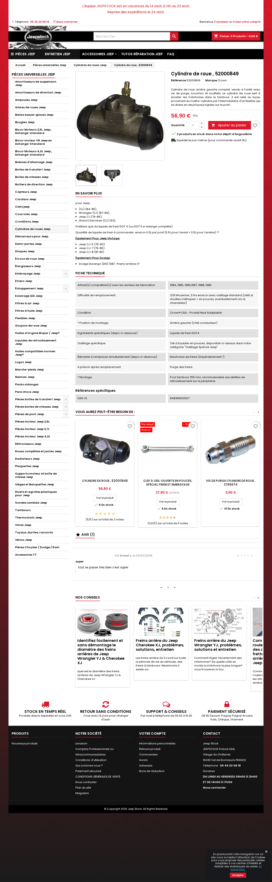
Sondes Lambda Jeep (31, 503)
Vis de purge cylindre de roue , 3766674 (230, 483)
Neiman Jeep (24, 377)
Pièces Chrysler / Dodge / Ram (37, 547)
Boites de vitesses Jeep (31, 177)
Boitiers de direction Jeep (33, 184)
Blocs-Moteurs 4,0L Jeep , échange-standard (33, 153)
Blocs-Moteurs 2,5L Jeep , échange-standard (33, 131)
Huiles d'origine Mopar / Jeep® (37, 333)
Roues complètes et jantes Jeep (38, 451)
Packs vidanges (26, 384)
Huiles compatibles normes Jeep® (35, 353)
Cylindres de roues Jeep (32, 229)
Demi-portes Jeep (28, 244)
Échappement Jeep (29, 288)
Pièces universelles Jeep (33, 74)
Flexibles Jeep (25, 318)
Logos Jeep (23, 362)
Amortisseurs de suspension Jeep (35, 83)
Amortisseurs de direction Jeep (38, 92)
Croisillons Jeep (26, 222)
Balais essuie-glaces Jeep (34, 115)
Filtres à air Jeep (27, 303)
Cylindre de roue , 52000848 (105, 481)
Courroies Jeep (26, 214)
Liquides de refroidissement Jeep (35, 342)
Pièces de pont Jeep (29, 414)
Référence (178, 80)
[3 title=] (105, 514)
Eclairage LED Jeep (28, 296)
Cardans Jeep (25, 199)
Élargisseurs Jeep (28, 266)
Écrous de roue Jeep (29, 259)
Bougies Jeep (24, 122)
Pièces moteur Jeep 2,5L (32, 422)
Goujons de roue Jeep (31, 326)
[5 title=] (113, 514)
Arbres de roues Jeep (30, 107)
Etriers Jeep (23, 281)
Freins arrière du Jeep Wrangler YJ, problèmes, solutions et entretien (218, 645)
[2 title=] (100, 514)
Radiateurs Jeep (27, 459)
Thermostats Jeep (28, 518)
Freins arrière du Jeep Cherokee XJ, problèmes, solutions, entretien (160, 645)
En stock (199, 134)
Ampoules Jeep (26, 100)
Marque (211, 80)
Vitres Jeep (23, 525)
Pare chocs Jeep (27, 392)
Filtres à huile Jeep (28, 311)
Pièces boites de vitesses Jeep (36, 407)
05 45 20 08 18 (39, 22)
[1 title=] (96, 514)
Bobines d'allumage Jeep (33, 162)
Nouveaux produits (25, 743)
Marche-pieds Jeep (29, 370)
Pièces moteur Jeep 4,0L (32, 436)
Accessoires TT (26, 555)
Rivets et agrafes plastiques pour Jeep (36, 493)
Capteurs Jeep (26, 192)
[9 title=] (173, 518)
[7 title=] (170, 518)
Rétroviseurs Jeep (28, 444)
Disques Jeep (24, 251)
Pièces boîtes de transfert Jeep (37, 399)
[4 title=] (109, 514)
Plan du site (83, 788)
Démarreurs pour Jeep (31, 236)
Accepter (238, 875)
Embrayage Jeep (27, 274)
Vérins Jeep (23, 540)
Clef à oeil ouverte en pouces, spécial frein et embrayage (167, 483)
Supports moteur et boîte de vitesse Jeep (36, 475)
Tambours (23, 510)
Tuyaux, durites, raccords (34, 532)
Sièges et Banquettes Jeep (34, 484)
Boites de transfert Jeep (32, 170)
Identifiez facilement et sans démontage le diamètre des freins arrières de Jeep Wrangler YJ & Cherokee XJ (101, 651)
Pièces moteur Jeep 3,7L (32, 429)
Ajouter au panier (228, 125)
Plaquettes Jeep (27, 466)
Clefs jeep (22, 207)
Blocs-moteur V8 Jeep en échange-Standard (33, 142)
